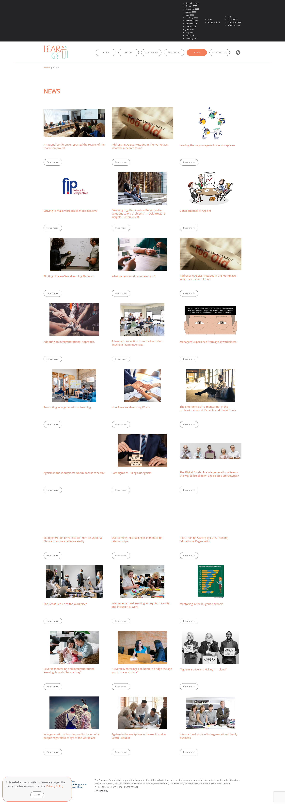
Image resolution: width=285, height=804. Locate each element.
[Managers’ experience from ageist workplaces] (210, 332)
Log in (230, 16)
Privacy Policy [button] (54, 786)
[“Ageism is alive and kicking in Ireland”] (210, 660)
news (209, 19)
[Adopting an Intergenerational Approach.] (74, 332)
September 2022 (192, 9)
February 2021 (192, 38)
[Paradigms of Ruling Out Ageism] (142, 463)
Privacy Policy (101, 790)
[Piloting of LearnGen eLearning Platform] (74, 267)
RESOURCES (174, 52)
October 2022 (191, 6)
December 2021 (192, 20)
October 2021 (191, 23)
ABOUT (128, 52)
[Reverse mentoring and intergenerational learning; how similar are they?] (74, 660)
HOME (105, 52)
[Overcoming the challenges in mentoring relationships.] (142, 529)
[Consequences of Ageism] (210, 201)
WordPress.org (234, 25)
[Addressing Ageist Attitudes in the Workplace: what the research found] (142, 136)
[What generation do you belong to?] (142, 267)
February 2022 (192, 17)
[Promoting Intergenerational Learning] (74, 398)
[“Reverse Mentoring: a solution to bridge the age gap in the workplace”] (142, 660)
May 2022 (190, 15)
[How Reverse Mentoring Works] (142, 398)
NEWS (197, 52)
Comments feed (234, 22)
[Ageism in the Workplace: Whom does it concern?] (74, 463)
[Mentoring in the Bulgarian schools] (210, 594)
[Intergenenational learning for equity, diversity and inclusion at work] (142, 594)
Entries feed (233, 19)
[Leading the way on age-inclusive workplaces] (210, 136)
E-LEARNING (151, 52)
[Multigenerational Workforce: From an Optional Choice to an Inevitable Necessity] (74, 529)
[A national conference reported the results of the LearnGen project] (74, 136)
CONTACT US (219, 52)
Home (47, 67)
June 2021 (190, 29)
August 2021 (191, 26)
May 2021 (190, 32)
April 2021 (190, 35)
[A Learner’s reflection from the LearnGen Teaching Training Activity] (142, 332)
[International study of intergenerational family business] (210, 725)
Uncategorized (213, 22)
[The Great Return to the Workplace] (74, 594)
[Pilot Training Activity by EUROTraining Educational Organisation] (210, 529)
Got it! (37, 794)
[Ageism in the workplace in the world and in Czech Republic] (142, 725)
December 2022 (192, 3)
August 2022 (191, 12)
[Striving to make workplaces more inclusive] (74, 201)
